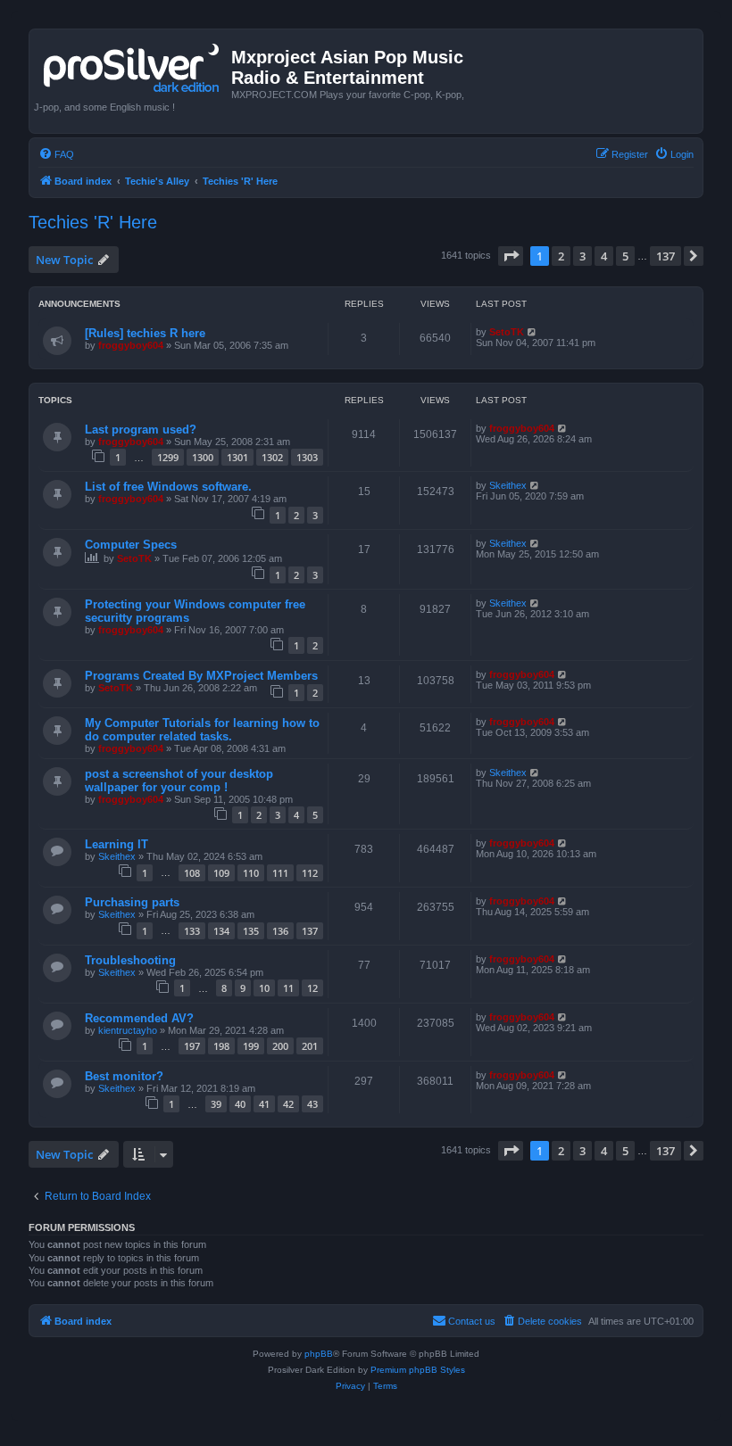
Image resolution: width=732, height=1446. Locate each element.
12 (312, 988)
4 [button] (604, 256)
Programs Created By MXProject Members (201, 675)
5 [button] (625, 256)
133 (192, 931)
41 (264, 1104)
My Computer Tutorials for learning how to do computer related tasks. (202, 729)
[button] (510, 256)
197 (192, 1046)
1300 (202, 457)
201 (310, 1046)
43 (312, 1104)
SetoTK (506, 331)
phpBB (318, 1354)
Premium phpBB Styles (417, 1370)
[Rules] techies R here (145, 333)
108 (192, 873)
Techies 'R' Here (93, 222)
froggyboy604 (130, 345)
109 (221, 873)
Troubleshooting (130, 960)
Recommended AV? (139, 1018)
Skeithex (508, 485)
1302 (272, 457)
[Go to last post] (532, 331)
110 (251, 873)
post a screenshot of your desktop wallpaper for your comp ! (179, 780)
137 (310, 931)
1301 (237, 457)
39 (216, 1104)
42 (288, 1104)
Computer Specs (131, 544)
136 (280, 931)
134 (221, 931)
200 (280, 1046)
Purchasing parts (132, 902)
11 (288, 988)
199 (251, 1046)
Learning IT (116, 844)
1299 (168, 457)
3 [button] (582, 256)
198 (221, 1046)
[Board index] (132, 64)
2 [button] (561, 256)
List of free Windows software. (168, 486)
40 (240, 1104)
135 (251, 931)
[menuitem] (56, 154)
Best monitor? (124, 1076)
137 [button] (665, 256)
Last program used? (140, 429)
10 (264, 988)
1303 (307, 457)
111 (280, 873)
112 (310, 873)
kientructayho (127, 1030)
